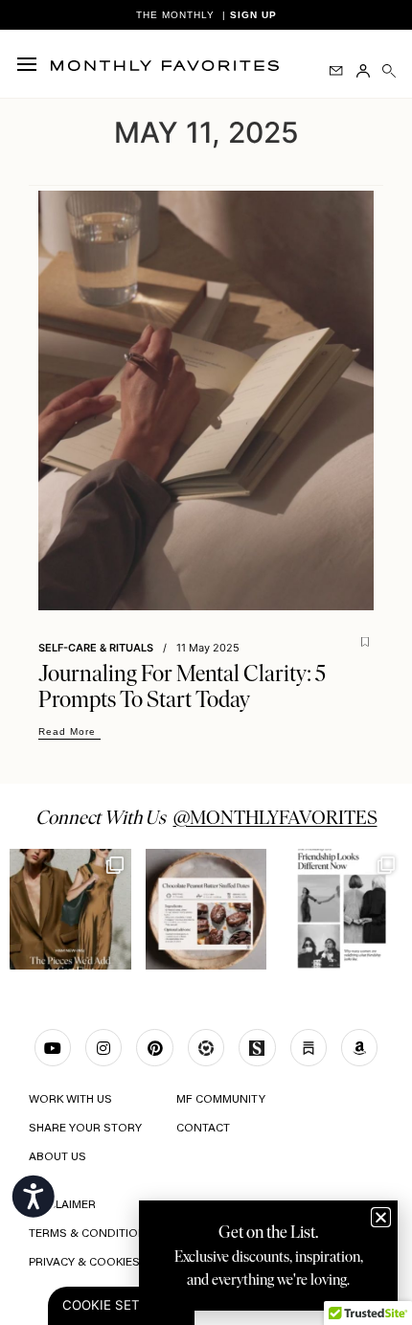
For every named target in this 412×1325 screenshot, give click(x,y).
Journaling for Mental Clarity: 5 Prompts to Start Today (182, 686)
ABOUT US (57, 1157)
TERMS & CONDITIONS (91, 1234)
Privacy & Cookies (84, 1262)
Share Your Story (85, 1128)
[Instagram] (103, 1047)
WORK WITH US (70, 1100)
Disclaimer (62, 1205)
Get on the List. (268, 1232)
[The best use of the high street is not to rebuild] (70, 910)
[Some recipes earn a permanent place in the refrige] (206, 910)
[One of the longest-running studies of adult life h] (341, 910)
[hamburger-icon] (31, 64)
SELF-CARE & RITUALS (95, 647)
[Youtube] (52, 1047)
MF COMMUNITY (220, 1100)
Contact (203, 1128)
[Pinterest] (154, 1047)
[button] (381, 1217)
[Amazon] (359, 1047)
